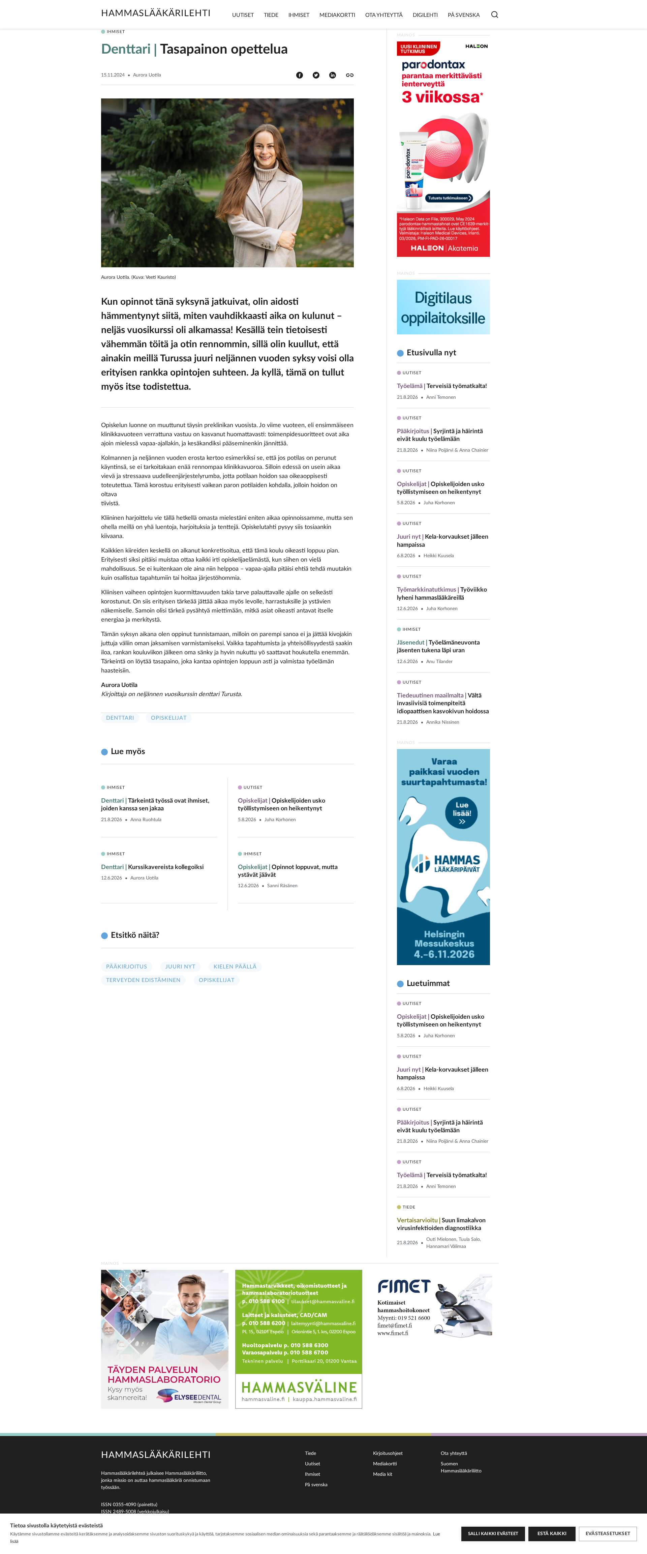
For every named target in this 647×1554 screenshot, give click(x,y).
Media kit (382, 1474)
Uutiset (243, 15)
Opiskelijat (169, 718)
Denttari (120, 718)
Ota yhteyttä (384, 15)
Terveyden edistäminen (143, 980)
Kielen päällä (235, 966)
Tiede (271, 15)
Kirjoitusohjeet (388, 1453)
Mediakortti (337, 15)
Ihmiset (298, 15)
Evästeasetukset (608, 1533)
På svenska (464, 15)
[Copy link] (350, 75)
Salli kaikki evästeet (493, 1534)
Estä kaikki (551, 1533)
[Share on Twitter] (316, 75)
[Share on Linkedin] (332, 75)
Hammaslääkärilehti (156, 13)
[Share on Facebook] (299, 75)
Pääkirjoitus (126, 966)
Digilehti (425, 15)
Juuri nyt (180, 966)
